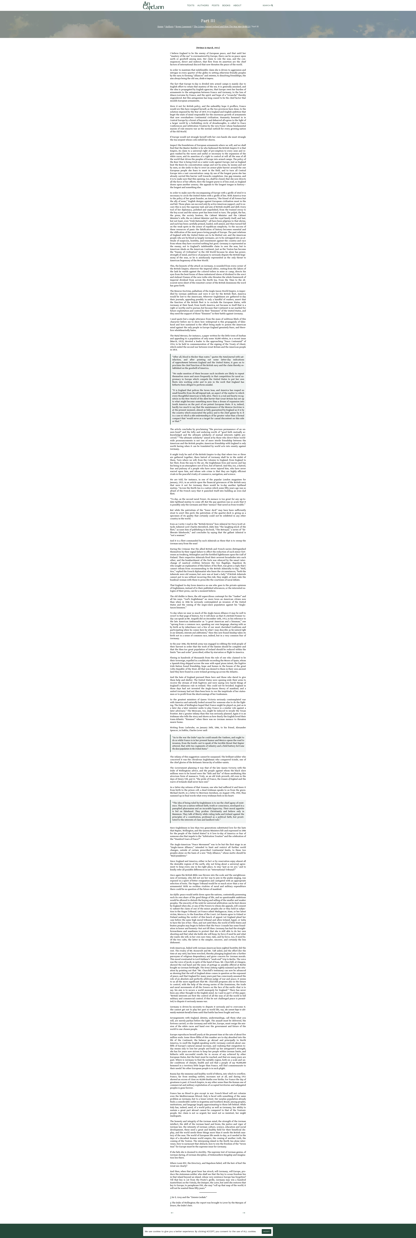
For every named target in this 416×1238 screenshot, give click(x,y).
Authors (203, 5)
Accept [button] (266, 1231)
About (237, 5)
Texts (190, 5)
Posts (215, 5)
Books (226, 5)
